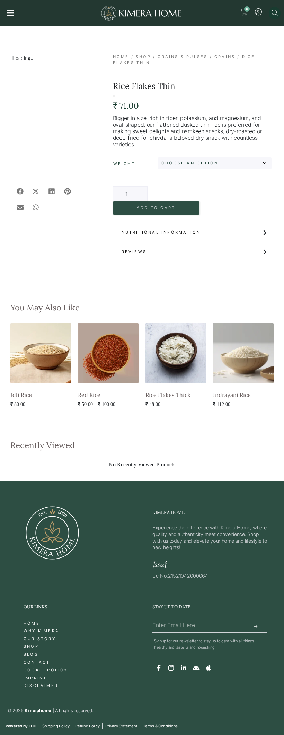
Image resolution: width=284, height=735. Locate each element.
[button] (20, 191)
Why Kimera (41, 630)
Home (121, 56)
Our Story (40, 638)
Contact (37, 662)
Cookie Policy (46, 670)
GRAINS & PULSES (182, 56)
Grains (224, 56)
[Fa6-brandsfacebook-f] (158, 668)
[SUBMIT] (256, 627)
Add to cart (156, 207)
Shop (143, 56)
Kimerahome (38, 710)
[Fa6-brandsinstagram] (171, 668)
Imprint (35, 677)
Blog (31, 654)
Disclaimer (41, 685)
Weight (124, 163)
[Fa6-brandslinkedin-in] (183, 668)
